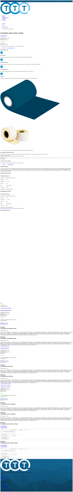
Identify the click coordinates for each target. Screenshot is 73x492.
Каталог (3, 16)
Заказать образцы (10, 164)
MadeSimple (8, 491)
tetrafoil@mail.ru (17, 1)
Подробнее (2, 324)
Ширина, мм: (2, 157)
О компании (4, 18)
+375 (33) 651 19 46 (3, 427)
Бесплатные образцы (3, 361)
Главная (3, 15)
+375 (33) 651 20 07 (10, 1)
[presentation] (0, 303)
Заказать (3, 164)
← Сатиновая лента (3, 35)
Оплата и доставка (5, 17)
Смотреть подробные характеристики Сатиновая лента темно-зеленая (12, 208)
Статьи (3, 19)
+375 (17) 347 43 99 (3, 1)
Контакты (4, 20)
